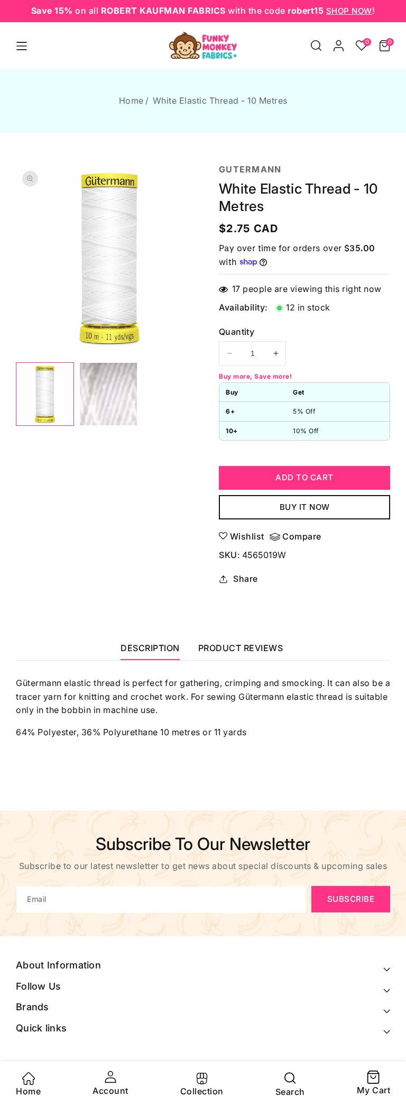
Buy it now (305, 507)
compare (301, 536)
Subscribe (351, 899)
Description (150, 648)
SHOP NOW (349, 11)
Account (110, 1090)
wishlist (247, 536)
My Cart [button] (374, 1084)
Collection (202, 1091)
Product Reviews (240, 648)
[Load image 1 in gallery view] (45, 394)
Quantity (236, 331)
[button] (316, 45)
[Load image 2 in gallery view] (108, 394)
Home (131, 100)
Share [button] (245, 578)
